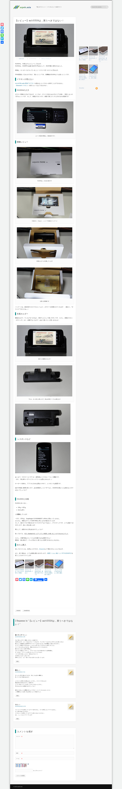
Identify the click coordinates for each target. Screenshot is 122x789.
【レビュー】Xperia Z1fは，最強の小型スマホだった (39, 572)
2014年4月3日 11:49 (20, 636)
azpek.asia (21, 58)
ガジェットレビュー (46, 58)
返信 (17, 661)
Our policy (81, 88)
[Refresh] (28, 764)
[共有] (2, 42)
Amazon (41, 549)
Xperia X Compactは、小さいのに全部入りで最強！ (19, 571)
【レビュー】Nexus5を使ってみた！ (29, 571)
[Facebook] (2, 31)
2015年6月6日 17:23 (20, 672)
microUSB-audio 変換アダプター (24, 83)
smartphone (27, 610)
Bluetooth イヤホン (22, 85)
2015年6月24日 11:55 (20, 706)
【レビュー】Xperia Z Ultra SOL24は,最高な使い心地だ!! (49, 572)
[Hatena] (2, 38)
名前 (19, 753)
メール (19, 759)
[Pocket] (2, 24)
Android (18, 610)
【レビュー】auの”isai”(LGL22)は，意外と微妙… (58, 571)
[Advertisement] (44, 595)
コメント (19, 737)
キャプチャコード (37, 770)
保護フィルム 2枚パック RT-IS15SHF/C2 (59, 553)
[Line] (2, 35)
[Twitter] (2, 28)
